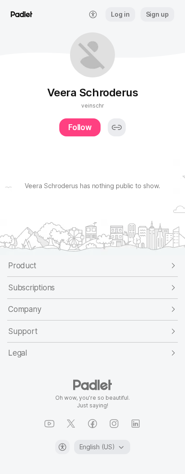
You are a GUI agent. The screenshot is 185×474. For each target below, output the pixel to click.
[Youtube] (49, 423)
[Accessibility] (62, 447)
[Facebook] (92, 423)
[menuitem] (93, 14)
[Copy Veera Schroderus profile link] (117, 127)
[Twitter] (71, 423)
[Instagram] (114, 423)
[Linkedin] (135, 423)
